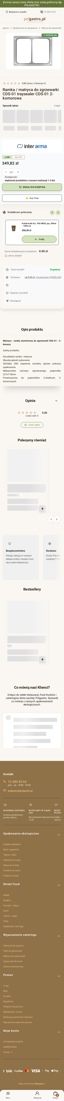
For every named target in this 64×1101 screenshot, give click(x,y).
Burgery (7, 900)
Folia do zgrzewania (12, 951)
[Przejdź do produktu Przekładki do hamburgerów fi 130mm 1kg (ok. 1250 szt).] (26, 620)
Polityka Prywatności (13, 1006)
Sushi (6, 911)
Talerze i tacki (9, 855)
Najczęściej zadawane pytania (17, 1022)
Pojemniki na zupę (12, 860)
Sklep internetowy (31, 1084)
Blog (5, 991)
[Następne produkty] (56, 519)
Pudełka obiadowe (12, 844)
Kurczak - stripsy (11, 905)
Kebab (6, 895)
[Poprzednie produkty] (51, 519)
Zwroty (6, 1052)
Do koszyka (42, 508)
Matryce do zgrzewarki (51, 28)
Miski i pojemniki (11, 849)
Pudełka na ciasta (11, 870)
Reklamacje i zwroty (12, 1012)
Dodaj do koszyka (34, 187)
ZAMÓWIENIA (10, 1047)
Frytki (6, 921)
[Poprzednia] (4, 3)
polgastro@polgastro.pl (20, 790)
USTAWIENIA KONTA (13, 1041)
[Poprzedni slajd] (52, 212)
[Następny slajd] (58, 212)
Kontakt (7, 996)
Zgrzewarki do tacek (12, 961)
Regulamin (8, 1001)
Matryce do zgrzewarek (14, 956)
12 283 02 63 (50, 12)
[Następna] (60, 3)
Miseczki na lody (11, 865)
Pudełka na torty (11, 875)
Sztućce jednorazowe (13, 966)
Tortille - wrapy (10, 916)
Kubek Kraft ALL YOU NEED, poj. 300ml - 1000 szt (39, 224)
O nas (6, 986)
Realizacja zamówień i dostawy (18, 1017)
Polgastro (4, 28)
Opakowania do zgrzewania (25, 28)
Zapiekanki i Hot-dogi (13, 926)
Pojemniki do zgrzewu (13, 945)
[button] (32, 401)
